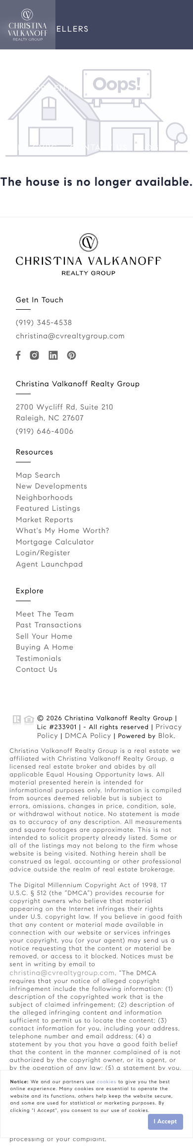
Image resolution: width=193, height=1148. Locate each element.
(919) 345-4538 (44, 323)
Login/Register (43, 553)
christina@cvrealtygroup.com (70, 336)
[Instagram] (37, 355)
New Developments (52, 486)
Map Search (38, 475)
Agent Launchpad (49, 564)
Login (155, 148)
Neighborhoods (44, 497)
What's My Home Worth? (62, 531)
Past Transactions (49, 625)
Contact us (37, 669)
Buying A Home (45, 647)
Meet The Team (45, 614)
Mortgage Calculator (55, 542)
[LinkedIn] (55, 355)
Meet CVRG (31, 148)
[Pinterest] (74, 355)
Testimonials (38, 659)
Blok (166, 735)
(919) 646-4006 (45, 431)
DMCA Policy (88, 735)
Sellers (70, 29)
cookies (106, 1082)
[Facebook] (20, 355)
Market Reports (45, 520)
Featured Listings (48, 508)
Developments (41, 88)
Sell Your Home (44, 636)
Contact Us (99, 148)
